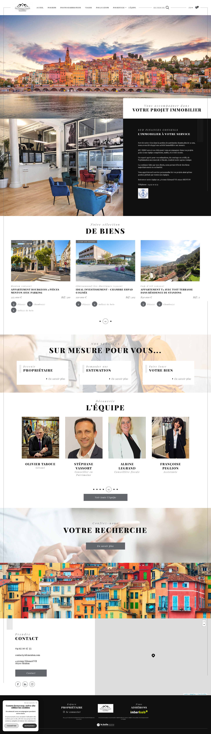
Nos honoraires (103, 717)
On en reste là (29, 703)
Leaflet (186, 694)
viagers (88, 7)
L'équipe (132, 7)
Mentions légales (122, 717)
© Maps (192, 694)
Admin (130, 717)
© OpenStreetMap (201, 694)
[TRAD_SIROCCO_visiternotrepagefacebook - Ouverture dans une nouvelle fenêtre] (18, 684)
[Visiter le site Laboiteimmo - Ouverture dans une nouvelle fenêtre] (105, 727)
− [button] (204, 624)
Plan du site (112, 717)
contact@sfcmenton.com (27, 655)
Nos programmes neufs (70, 7)
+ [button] (204, 621)
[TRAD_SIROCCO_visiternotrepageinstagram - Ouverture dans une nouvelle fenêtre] (32, 684)
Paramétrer (11, 726)
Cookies (123, 719)
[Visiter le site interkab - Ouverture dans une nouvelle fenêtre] (139, 711)
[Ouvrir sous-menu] (126, 7)
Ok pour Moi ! (29, 726)
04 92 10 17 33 (23, 648)
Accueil (39, 7)
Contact (207, 209)
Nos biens (52, 7)
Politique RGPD (143, 717)
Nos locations (102, 7)
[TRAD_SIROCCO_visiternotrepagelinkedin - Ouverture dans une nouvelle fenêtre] (25, 684)
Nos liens (135, 717)
